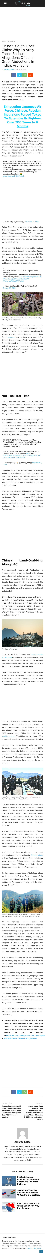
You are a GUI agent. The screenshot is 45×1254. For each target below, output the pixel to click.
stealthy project (8, 736)
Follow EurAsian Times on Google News (20, 1038)
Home (4, 41)
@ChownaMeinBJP (10, 281)
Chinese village (37, 855)
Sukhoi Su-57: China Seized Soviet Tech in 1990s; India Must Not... (28, 1192)
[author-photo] (22, 1139)
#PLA (28, 453)
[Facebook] (13, 75)
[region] (22, 24)
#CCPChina (7, 455)
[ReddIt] (30, 75)
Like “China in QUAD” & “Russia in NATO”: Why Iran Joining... (28, 1205)
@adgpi (21, 281)
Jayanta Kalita (9, 69)
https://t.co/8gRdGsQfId (31, 455)
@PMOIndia (17, 455)
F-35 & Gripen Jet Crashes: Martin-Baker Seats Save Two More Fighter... (28, 1180)
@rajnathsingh (8, 279)
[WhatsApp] (24, 75)
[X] (19, 75)
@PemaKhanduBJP (21, 279)
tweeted (11, 337)
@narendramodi (26, 277)
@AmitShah (36, 277)
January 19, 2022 (9, 288)
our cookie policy (34, 1248)
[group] (22, 341)
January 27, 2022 (32, 222)
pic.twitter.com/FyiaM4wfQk (13, 176)
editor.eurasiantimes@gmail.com (20, 1035)
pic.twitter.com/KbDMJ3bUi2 (14, 457)
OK (41, 1251)
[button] (5, 3)
